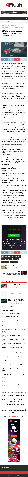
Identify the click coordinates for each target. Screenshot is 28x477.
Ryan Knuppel (14, 39)
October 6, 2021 (6, 39)
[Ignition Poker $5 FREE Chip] (14, 460)
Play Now (14, 235)
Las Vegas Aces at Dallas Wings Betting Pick (11, 364)
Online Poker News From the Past (9, 392)
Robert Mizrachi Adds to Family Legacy (10, 335)
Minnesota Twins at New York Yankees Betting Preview (13, 360)
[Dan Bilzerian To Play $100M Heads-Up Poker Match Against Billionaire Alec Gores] (4, 302)
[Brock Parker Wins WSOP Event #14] (4, 294)
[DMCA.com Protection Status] (5, 467)
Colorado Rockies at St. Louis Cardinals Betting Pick (13, 343)
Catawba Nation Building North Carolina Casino (12, 352)
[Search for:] (14, 21)
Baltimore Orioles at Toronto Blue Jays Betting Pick (13, 384)
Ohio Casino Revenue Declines (8, 380)
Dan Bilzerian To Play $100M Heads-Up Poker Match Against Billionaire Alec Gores (16, 300)
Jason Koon (5, 262)
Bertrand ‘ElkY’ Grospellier (12, 256)
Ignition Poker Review (14, 416)
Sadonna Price (18, 293)
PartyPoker (14, 262)
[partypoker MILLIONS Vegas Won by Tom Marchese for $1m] (4, 287)
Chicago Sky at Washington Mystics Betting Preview (13, 339)
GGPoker (16, 259)
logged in (10, 313)
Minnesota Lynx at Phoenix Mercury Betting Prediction (13, 320)
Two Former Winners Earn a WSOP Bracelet (11, 356)
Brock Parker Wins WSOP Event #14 (17, 292)
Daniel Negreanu (7, 259)
